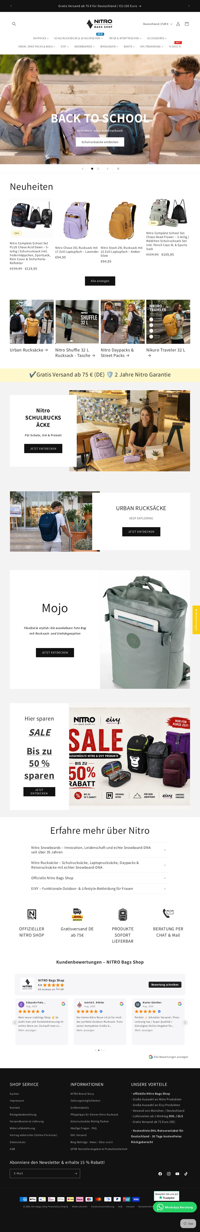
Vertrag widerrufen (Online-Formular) (33, 1135)
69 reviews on (46, 989)
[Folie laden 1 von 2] (92, 169)
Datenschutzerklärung (102, 1206)
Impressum (17, 1100)
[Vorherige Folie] (82, 168)
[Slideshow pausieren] (117, 168)
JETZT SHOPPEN (100, 142)
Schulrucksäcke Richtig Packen (90, 1121)
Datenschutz (18, 1142)
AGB (12, 1149)
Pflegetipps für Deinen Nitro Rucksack (94, 1114)
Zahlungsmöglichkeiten (86, 1100)
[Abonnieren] (75, 1173)
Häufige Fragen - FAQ (84, 1128)
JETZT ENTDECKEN (43, 448)
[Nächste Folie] (107, 168)
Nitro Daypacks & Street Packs (117, 352)
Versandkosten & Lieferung (27, 1121)
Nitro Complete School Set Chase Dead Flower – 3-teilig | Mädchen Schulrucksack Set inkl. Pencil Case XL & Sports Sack (167, 241)
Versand (130, 1206)
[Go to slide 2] (96, 1050)
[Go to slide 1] (94, 1050)
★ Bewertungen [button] (196, 620)
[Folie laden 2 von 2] (98, 169)
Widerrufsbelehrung (22, 1128)
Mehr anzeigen (27, 1030)
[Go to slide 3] (100, 1050)
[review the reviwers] (63, 1005)
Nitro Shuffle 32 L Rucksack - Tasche (72, 352)
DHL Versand (79, 1135)
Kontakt (15, 1107)
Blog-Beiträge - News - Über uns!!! (92, 1142)
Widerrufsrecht (80, 1206)
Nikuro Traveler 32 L (165, 350)
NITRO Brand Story (82, 1093)
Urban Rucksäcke (26, 350)
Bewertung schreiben (165, 984)
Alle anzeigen (100, 281)
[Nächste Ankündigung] (189, 6)
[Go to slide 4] (103, 1050)
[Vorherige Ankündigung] (11, 6)
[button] (14, 24)
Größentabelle (80, 1107)
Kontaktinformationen (150, 1206)
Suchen (14, 1093)
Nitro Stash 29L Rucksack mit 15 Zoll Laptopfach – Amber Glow (122, 251)
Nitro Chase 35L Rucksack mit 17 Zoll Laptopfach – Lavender (77, 249)
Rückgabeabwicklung (23, 1114)
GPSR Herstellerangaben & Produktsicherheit (99, 1149)
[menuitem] (41, 38)
